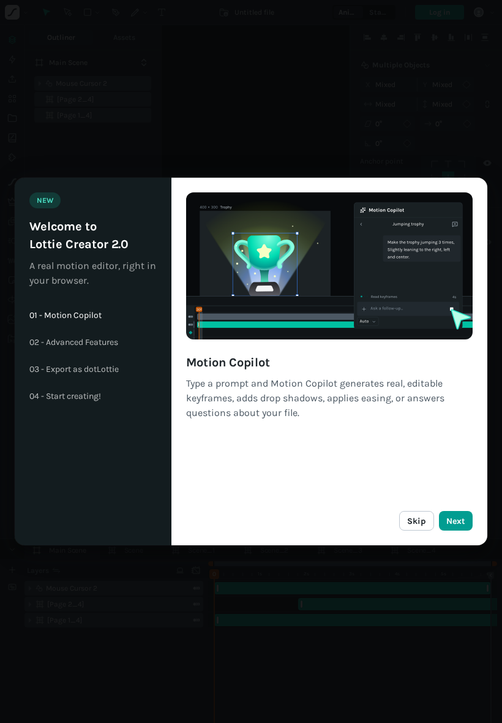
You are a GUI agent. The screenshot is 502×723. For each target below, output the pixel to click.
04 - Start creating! (65, 396)
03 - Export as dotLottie (74, 369)
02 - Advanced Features (73, 342)
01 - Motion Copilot (65, 315)
